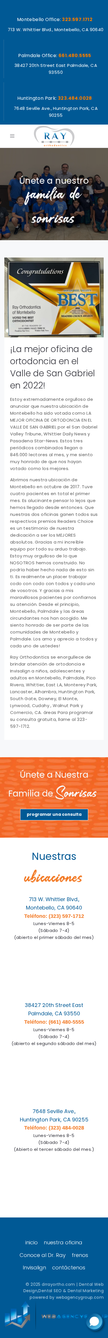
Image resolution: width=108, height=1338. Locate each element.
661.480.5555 (74, 55)
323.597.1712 (77, 19)
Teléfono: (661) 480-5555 (54, 1022)
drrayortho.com (58, 1284)
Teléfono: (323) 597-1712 (54, 916)
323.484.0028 (75, 98)
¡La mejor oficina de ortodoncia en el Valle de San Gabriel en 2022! (52, 367)
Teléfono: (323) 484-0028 (54, 1128)
